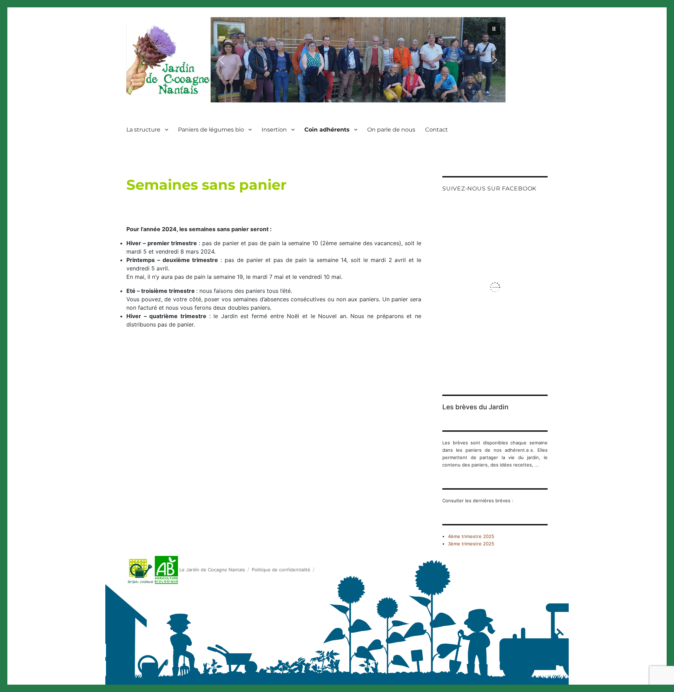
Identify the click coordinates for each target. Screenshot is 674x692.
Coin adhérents (327, 129)
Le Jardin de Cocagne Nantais (212, 569)
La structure (143, 129)
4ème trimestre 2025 (471, 536)
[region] (358, 59)
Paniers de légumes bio (211, 129)
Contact (436, 129)
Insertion (274, 129)
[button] (494, 28)
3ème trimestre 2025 (471, 543)
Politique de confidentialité (281, 569)
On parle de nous (391, 129)
